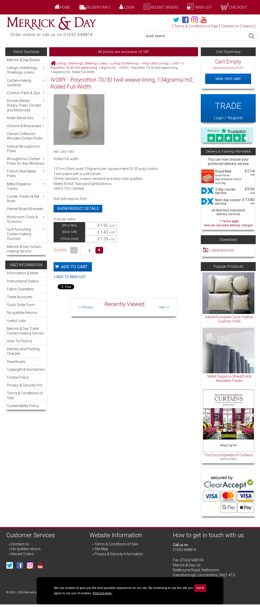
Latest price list (222, 250)
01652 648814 (184, 550)
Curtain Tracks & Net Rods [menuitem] (23, 198)
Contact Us (230, 26)
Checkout (238, 7)
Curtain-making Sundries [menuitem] (19, 82)
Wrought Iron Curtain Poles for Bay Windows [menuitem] (25, 161)
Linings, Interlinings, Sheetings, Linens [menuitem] (22, 70)
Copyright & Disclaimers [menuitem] (26, 369)
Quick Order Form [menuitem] (21, 305)
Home (65, 7)
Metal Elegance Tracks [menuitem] (19, 186)
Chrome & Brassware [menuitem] (24, 126)
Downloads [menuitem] (16, 362)
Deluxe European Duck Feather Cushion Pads (229, 319)
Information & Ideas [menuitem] (22, 273)
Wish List (203, 7)
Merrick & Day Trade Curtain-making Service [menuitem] (25, 331)
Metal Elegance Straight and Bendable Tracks (229, 378)
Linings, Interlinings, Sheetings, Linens (82, 63)
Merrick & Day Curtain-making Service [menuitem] (24, 249)
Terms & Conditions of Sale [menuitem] (25, 395)
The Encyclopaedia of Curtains (228, 455)
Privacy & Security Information (118, 554)
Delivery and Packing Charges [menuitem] (23, 351)
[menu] (26, 155)
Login (129, 7)
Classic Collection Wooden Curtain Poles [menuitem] (25, 136)
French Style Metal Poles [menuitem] (21, 173)
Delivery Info (98, 7)
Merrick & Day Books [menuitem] (23, 60)
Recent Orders (164, 7)
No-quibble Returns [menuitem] (22, 313)
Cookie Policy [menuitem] (18, 377)
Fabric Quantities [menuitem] (20, 289)
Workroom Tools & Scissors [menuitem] (22, 219)
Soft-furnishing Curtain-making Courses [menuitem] (19, 234)
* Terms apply (228, 223)
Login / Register (228, 110)
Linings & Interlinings (125, 63)
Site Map (101, 549)
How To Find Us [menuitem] (19, 341)
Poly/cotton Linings (156, 63)
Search (247, 26)
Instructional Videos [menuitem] (23, 281)
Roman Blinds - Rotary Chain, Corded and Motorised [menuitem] (24, 105)
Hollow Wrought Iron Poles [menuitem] (23, 148)
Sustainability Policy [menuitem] (23, 406)
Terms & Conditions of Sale (196, 26)
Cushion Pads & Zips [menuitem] (23, 93)
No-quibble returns (26, 549)
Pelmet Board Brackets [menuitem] (25, 209)
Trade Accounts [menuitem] (19, 297)
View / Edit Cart (228, 79)
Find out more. (102, 593)
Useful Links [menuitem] (16, 321)
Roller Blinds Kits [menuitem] (20, 118)
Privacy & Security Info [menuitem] (25, 385)
